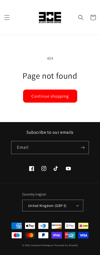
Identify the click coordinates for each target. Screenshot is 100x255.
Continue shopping (50, 96)
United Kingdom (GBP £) (47, 205)
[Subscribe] (82, 147)
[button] (7, 17)
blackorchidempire (42, 245)
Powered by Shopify (66, 245)
